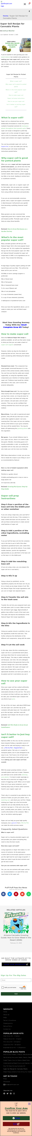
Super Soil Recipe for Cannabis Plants (15, 1069)
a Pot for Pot (8, 747)
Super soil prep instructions (16, 98)
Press (5, 1078)
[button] (24, 4)
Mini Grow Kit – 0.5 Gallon (12, 1041)
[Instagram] (14, 1093)
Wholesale (6, 1081)
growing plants (22, 428)
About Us (6, 1014)
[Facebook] (4, 1093)
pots (13, 699)
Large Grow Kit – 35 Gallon (12, 1044)
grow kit (14, 823)
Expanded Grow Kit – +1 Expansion (14, 1047)
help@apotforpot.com (12, 1084)
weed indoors (5, 57)
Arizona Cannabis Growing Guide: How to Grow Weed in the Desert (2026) (16, 937)
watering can (5, 800)
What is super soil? (16, 81)
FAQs (5, 1017)
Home (5, 16)
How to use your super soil (16, 101)
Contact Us (7, 1029)
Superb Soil (4, 146)
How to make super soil (16, 95)
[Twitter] (7, 1093)
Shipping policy (8, 1023)
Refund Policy (7, 1026)
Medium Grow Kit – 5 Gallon (12, 1039)
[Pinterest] (10, 1093)
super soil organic (7, 344)
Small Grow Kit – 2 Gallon (11, 1036)
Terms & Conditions (9, 1020)
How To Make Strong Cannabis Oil (14, 1066)
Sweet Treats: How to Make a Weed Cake (16, 1060)
